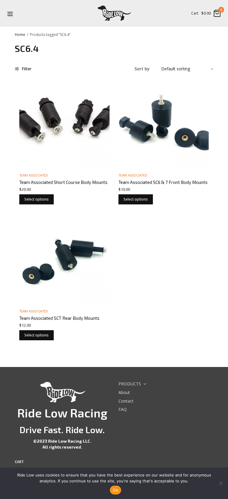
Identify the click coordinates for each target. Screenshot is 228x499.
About (124, 392)
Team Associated (33, 175)
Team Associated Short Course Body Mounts (63, 182)
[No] (221, 483)
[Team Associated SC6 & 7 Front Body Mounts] (163, 122)
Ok (115, 490)
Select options (36, 199)
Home (20, 34)
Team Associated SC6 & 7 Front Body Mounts (163, 182)
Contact (126, 401)
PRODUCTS (129, 384)
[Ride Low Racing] (114, 13)
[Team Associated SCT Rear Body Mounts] (64, 258)
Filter (25, 68)
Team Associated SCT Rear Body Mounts (59, 318)
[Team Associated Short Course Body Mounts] (64, 122)
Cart (194, 13)
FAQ (122, 409)
